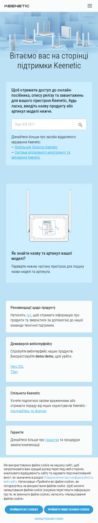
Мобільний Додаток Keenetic (36, 147)
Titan (14, 372)
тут (28, 315)
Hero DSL (17, 366)
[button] (89, 6)
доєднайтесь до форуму (28, 411)
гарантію (52, 440)
